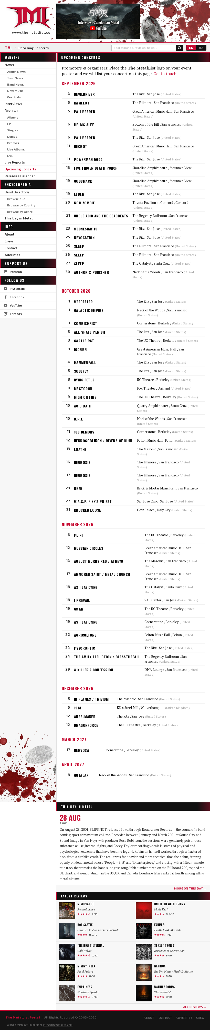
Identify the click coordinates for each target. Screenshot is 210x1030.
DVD (10, 155)
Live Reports (15, 162)
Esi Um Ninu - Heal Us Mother (174, 971)
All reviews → (195, 1007)
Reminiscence (86, 909)
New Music (15, 90)
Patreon (16, 271)
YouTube (16, 305)
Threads (16, 313)
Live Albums (16, 149)
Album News (16, 71)
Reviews (11, 111)
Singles (12, 130)
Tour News (15, 78)
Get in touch (164, 73)
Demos (12, 136)
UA (201, 47)
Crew (9, 241)
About (9, 234)
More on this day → (190, 888)
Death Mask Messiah (167, 930)
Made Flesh (161, 909)
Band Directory (17, 192)
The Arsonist (162, 992)
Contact (11, 248)
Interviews (13, 104)
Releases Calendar (20, 176)
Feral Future (85, 971)
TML (9, 47)
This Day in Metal (19, 218)
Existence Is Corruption (169, 951)
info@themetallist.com (57, 1025)
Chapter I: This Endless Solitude (98, 930)
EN (191, 47)
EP (9, 123)
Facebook (17, 297)
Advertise (12, 255)
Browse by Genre (20, 211)
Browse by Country (21, 205)
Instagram (17, 288)
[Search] (179, 48)
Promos (13, 143)
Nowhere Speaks (88, 992)
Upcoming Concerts (20, 169)
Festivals (14, 97)
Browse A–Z (16, 199)
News (9, 65)
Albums (12, 117)
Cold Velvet (84, 951)
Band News (15, 84)
